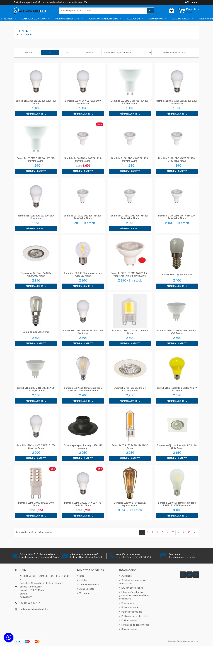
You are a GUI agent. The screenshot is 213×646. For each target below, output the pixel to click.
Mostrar (29, 52)
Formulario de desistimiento (135, 625)
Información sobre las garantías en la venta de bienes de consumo (134, 595)
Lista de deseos (86, 589)
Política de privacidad (131, 612)
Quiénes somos (129, 620)
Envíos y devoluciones (132, 588)
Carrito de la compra (89, 584)
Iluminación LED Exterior (68, 19)
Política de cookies (130, 607)
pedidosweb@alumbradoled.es (35, 609)
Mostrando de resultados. (34, 532)
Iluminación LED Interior (34, 19)
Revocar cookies (129, 629)
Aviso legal (126, 576)
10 (189, 532)
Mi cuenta (192, 2)
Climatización (156, 19)
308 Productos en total (174, 52)
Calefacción (133, 19)
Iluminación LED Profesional (104, 19)
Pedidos (83, 580)
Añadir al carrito (36, 114)
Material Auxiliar (181, 19)
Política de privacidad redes (134, 616)
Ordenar (89, 52)
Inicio (19, 34)
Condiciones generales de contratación (133, 582)
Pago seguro (127, 603)
